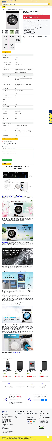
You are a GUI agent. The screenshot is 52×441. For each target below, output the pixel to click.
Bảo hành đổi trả (29, 416)
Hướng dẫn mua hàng (30, 414)
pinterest (45, 36)
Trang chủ (4, 9)
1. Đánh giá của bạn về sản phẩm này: (9, 143)
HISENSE (16, 373)
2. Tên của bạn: (5, 146)
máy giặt (28, 196)
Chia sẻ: (24, 36)
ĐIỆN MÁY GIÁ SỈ (17, 352)
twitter (35, 36)
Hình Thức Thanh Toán (30, 417)
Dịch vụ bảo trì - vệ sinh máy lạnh (32, 413)
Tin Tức (16, 417)
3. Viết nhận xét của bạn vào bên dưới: (9, 151)
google (40, 36)
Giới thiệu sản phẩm (7, 163)
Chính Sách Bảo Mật (18, 414)
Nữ (45, 400)
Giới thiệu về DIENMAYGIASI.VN (20, 413)
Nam (43, 400)
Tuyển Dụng (16, 416)
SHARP (28, 373)
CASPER (4, 373)
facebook (30, 36)
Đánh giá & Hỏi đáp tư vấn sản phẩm (10, 138)
